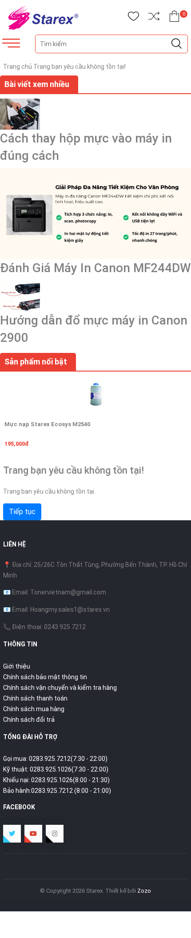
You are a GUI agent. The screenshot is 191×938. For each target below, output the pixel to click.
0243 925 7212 (65, 626)
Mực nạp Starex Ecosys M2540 (47, 424)
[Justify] (176, 44)
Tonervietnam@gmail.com (68, 592)
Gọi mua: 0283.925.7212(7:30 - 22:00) (55, 758)
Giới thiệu (16, 666)
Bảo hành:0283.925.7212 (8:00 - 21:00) (57, 790)
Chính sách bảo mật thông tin (45, 677)
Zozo (144, 890)
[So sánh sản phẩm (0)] (153, 18)
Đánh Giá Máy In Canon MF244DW (95, 268)
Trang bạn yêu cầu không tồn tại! (79, 66)
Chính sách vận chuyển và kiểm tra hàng (60, 687)
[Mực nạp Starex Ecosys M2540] (95, 394)
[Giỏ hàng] (174, 18)
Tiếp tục (22, 511)
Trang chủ (17, 66)
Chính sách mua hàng (33, 708)
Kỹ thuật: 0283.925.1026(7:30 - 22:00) (55, 769)
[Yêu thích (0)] (133, 18)
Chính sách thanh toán (35, 698)
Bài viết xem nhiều (36, 84)
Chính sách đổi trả (29, 719)
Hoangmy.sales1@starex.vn (70, 609)
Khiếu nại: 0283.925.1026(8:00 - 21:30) (56, 780)
